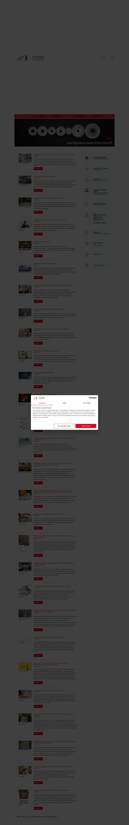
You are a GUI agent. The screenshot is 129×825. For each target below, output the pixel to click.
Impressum (36, 419)
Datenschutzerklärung (39, 421)
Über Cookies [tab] (86, 403)
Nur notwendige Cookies (64, 426)
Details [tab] (64, 403)
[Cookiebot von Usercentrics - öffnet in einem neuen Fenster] (89, 398)
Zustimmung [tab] (42, 403)
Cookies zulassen (85, 426)
